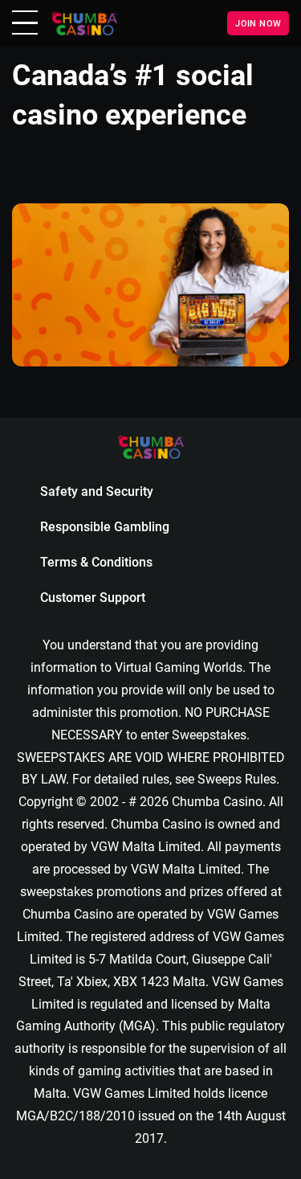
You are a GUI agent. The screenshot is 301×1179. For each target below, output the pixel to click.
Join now (258, 23)
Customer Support (92, 597)
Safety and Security (96, 491)
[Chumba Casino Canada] (84, 23)
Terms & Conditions (96, 562)
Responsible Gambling (104, 526)
